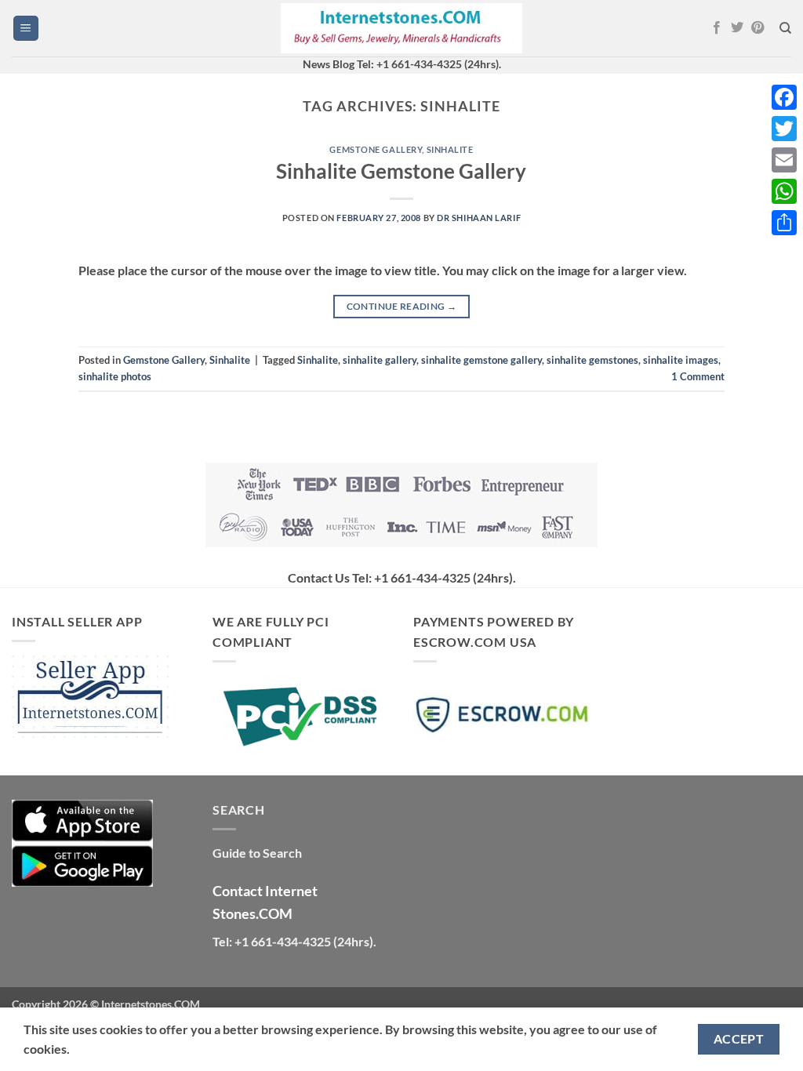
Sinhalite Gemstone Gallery (401, 171)
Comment (698, 376)
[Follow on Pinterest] (757, 28)
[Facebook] (784, 97)
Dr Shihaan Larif (479, 217)
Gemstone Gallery (375, 149)
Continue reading (402, 306)
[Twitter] (784, 128)
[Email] (784, 160)
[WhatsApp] (784, 191)
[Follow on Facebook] (716, 28)
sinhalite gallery (379, 360)
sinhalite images (680, 360)
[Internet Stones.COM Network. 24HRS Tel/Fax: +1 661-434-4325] (401, 28)
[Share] (784, 222)
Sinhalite (450, 149)
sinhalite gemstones (592, 360)
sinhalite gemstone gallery (481, 360)
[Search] (785, 28)
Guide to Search (257, 852)
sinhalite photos (114, 376)
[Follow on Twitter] (737, 28)
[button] (25, 29)
